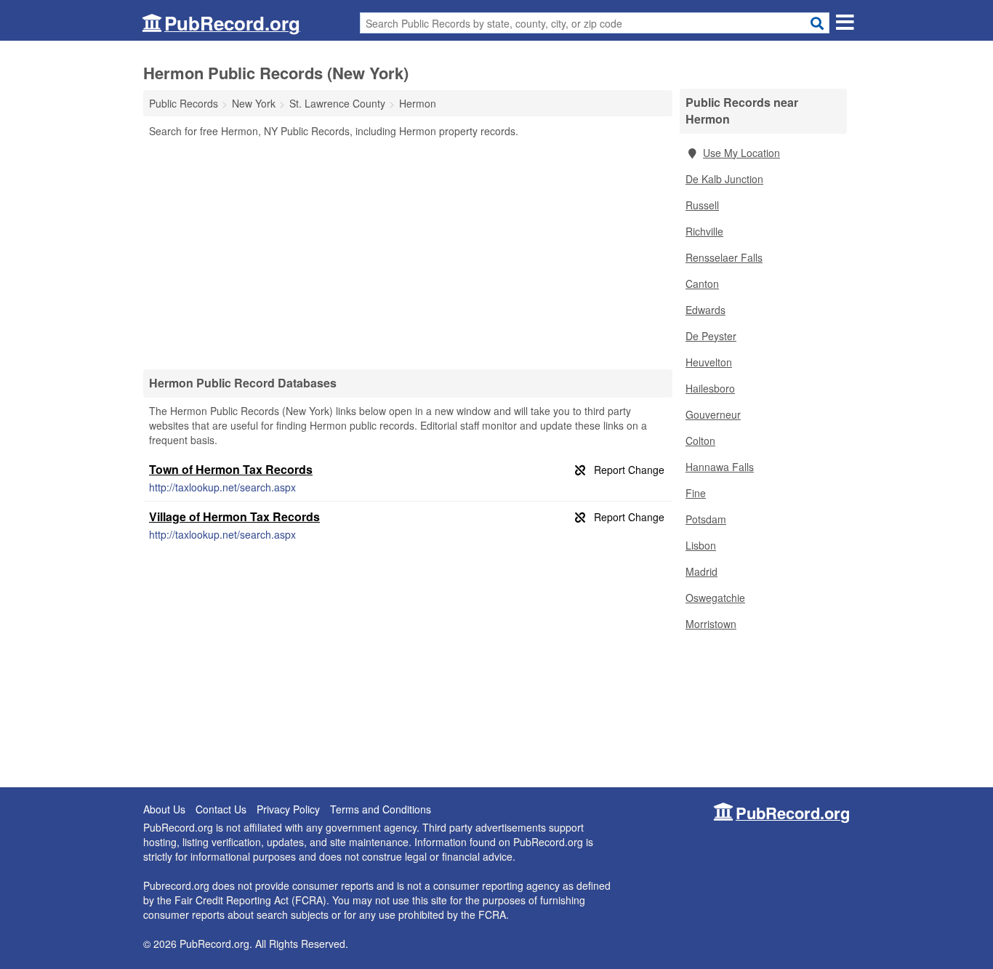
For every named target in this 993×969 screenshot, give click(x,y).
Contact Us (221, 809)
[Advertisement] (407, 253)
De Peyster (711, 336)
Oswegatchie (715, 597)
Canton (702, 283)
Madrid (701, 571)
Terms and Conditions (380, 809)
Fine (696, 493)
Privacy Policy (288, 809)
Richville (704, 231)
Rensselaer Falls (724, 257)
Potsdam (706, 519)
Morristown (711, 623)
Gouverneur (713, 414)
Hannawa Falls (720, 466)
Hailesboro (710, 388)
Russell (702, 205)
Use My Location (741, 152)
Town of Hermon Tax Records (231, 469)
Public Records (183, 103)
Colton (700, 440)
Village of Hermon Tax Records (234, 516)
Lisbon (701, 545)
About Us (164, 809)
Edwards (705, 309)
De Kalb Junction (724, 179)
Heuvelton (709, 362)
